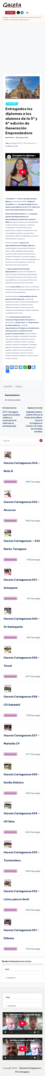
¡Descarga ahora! (10, 481)
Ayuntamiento (8, 386)
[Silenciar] (35, 1032)
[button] (10, 12)
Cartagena (19, 386)
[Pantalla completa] (38, 1032)
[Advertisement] (22, 46)
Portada (5, 17)
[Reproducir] (5, 1032)
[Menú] (27, 12)
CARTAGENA (11, 104)
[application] (22, 1023)
